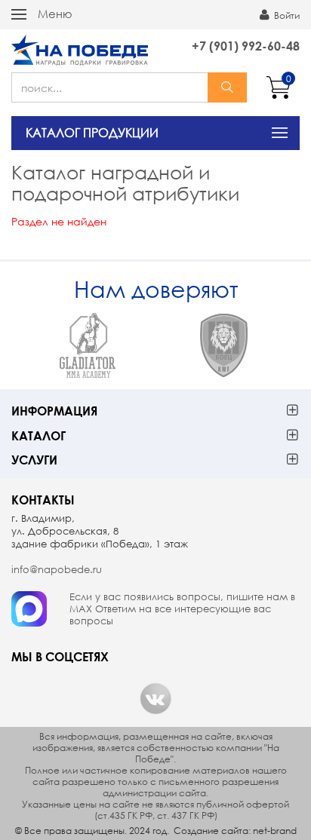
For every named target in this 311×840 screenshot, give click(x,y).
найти (227, 87)
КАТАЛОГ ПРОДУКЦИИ (92, 132)
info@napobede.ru (56, 569)
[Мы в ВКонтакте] (155, 698)
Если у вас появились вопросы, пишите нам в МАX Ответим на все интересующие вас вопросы (182, 609)
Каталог (38, 435)
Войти (286, 15)
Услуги (34, 459)
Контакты (43, 499)
